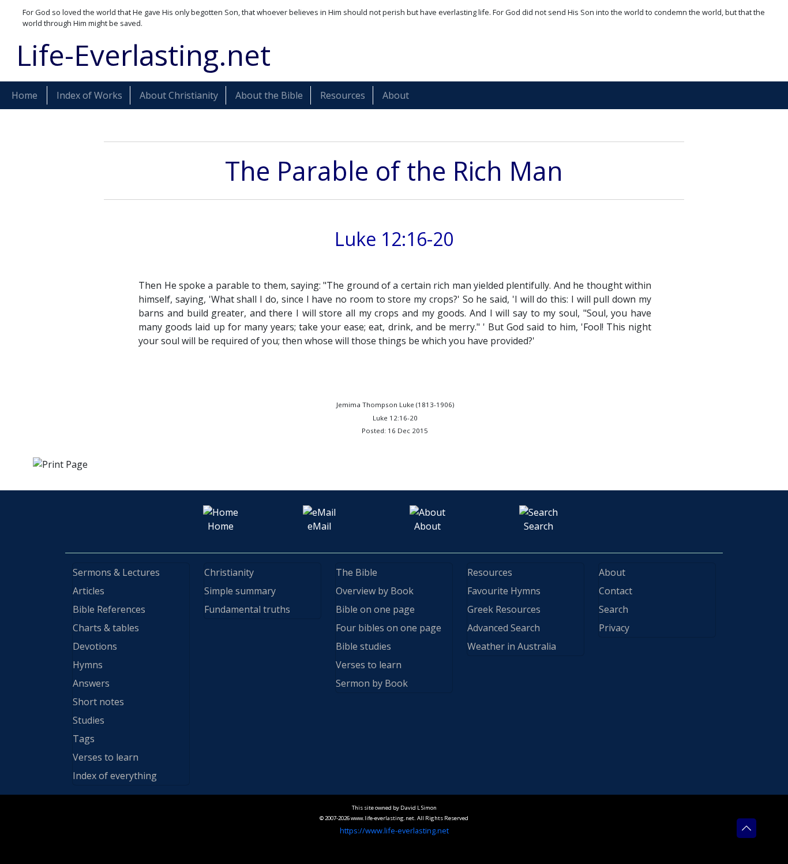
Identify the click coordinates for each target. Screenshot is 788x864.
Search (613, 609)
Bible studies (363, 646)
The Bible (356, 572)
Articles (88, 590)
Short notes (98, 701)
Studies (88, 720)
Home (24, 95)
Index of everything (115, 775)
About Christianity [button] (179, 95)
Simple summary (240, 590)
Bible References (109, 609)
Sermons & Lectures (116, 572)
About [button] (395, 95)
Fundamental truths (247, 609)
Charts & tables (106, 627)
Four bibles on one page (388, 627)
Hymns (88, 664)
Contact (615, 590)
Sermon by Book (372, 683)
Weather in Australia (511, 646)
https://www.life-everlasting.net (394, 830)
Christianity (229, 572)
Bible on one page (375, 609)
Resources (489, 572)
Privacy (614, 627)
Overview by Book (375, 590)
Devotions (95, 646)
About (612, 572)
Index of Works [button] (89, 95)
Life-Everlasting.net (143, 55)
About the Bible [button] (269, 95)
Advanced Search (503, 627)
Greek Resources (504, 609)
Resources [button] (342, 95)
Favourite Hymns (504, 590)
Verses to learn (105, 757)
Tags (84, 738)
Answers (91, 683)
